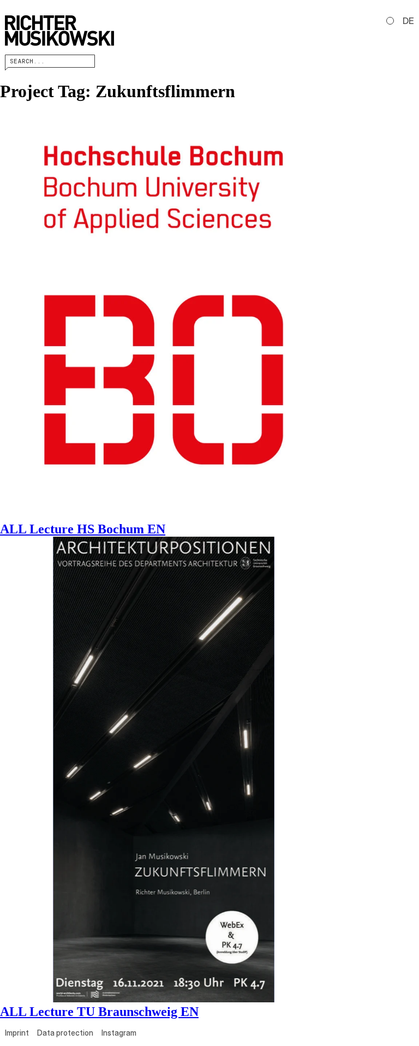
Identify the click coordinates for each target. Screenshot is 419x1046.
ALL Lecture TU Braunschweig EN (99, 1012)
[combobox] (50, 61)
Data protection (65, 1032)
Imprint (17, 1032)
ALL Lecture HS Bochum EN (82, 529)
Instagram (118, 1032)
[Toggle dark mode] (390, 21)
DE (408, 20)
